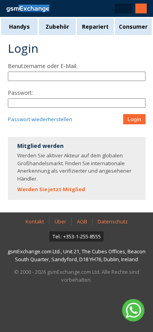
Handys (19, 26)
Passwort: (20, 92)
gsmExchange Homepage (27, 8)
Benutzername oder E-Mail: (42, 66)
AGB (82, 221)
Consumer (133, 26)
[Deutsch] (123, 8)
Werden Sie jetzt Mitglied (51, 189)
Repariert (95, 26)
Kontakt (35, 221)
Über (60, 221)
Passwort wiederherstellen (40, 119)
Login (134, 119)
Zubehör (57, 26)
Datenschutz (113, 221)
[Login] (141, 8)
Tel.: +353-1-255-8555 (77, 236)
